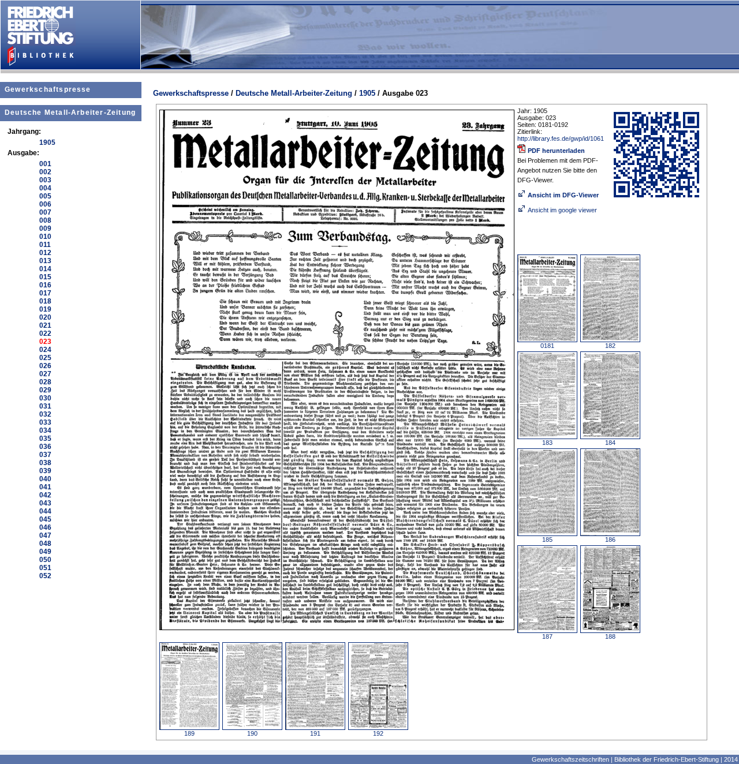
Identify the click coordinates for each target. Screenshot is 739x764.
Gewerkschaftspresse (48, 89)
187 (547, 636)
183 (547, 442)
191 (315, 733)
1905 (367, 93)
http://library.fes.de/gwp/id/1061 (560, 138)
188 (610, 636)
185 (547, 539)
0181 (547, 345)
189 (189, 733)
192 (378, 733)
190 (252, 733)
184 (610, 442)
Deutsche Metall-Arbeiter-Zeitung (70, 112)
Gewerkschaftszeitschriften (570, 759)
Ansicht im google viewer (562, 210)
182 (610, 345)
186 (610, 539)
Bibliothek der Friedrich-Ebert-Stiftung (666, 759)
